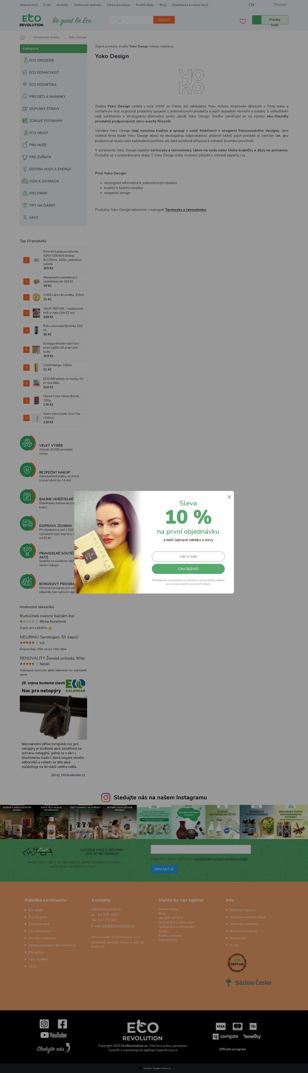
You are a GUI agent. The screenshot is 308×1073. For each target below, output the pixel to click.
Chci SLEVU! (188, 568)
